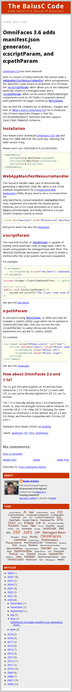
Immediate (27, 529)
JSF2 (31, 433)
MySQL (34, 536)
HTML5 (11, 529)
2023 (10, 588)
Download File (47, 520)
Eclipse (29, 523)
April (12, 629)
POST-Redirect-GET (33, 543)
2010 (10, 668)
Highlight (60, 526)
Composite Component (37, 515)
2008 (10, 676)
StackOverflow (23, 551)
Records (22, 545)
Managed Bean (54, 532)
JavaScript (17, 433)
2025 (10, 580)
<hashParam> (40, 242)
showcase (43, 227)
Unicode (42, 554)
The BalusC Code (36, 6)
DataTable (14, 520)
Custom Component (44, 517)
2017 (10, 642)
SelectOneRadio (31, 549)
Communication (16, 515)
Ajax (31, 512)
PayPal (53, 498)
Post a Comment (13, 453)
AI (24, 512)
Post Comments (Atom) (32, 467)
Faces (24, 525)
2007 (10, 680)
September (16, 611)
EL (44, 523)
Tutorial (31, 553)
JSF (26, 433)
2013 (10, 657)
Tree (22, 554)
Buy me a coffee (28, 498)
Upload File (56, 553)
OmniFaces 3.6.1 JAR (48, 135)
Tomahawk (59, 551)
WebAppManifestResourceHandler (23, 80)
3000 (10, 573)
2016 (10, 645)
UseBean (9, 557)
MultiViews (56, 100)
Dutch (12, 522)
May (12, 618)
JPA (8, 532)
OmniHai (20, 540)
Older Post (63, 459)
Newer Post (9, 459)
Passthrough (34, 540)
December (16, 603)
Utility (19, 556)
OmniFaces (41, 433)
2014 (10, 653)
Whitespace (50, 560)
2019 (10, 634)
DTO (60, 519)
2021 (10, 596)
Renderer (33, 545)
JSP (37, 532)
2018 (10, 638)
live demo (23, 302)
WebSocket (31, 560)
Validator (29, 556)
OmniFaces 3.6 (11, 71)
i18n (18, 529)
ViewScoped (15, 559)
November (16, 607)
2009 (10, 672)
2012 (10, 661)
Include (37, 529)
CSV (31, 517)
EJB (38, 523)
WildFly (60, 560)
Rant (14, 545)
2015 (10, 649)
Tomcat (13, 553)
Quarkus (62, 543)
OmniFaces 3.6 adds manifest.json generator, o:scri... (36, 623)
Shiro (56, 549)
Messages (15, 537)
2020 (10, 599)
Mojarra (24, 537)
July (12, 614)
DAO (59, 517)
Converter (15, 517)
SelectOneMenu (14, 548)
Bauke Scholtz (31, 481)
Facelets (13, 525)
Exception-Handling (56, 523)
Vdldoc (63, 557)
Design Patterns (30, 520)
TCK (49, 551)
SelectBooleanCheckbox (50, 545)
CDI (60, 512)
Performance (49, 540)
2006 (10, 684)
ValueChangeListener (48, 557)
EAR (20, 523)
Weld (41, 560)
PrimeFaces (51, 543)
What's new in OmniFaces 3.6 (28, 110)
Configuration (57, 515)
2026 (10, 577)
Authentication (42, 512)
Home (36, 459)
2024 (10, 584)
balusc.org (40, 491)
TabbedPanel (39, 551)
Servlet (46, 548)
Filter (33, 525)
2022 (10, 592)
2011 (10, 665)
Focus (40, 526)
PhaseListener (14, 542)
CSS (25, 517)
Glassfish (50, 526)
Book (53, 512)
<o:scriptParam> (18, 87)
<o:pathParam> (12, 94)
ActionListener (15, 512)
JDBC (61, 528)
